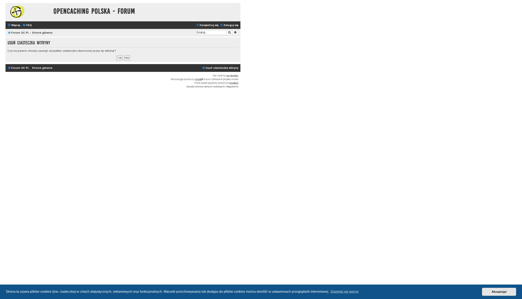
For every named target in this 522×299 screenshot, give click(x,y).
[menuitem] (27, 25)
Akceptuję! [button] (499, 291)
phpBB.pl (233, 82)
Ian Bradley (232, 75)
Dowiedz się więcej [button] (345, 291)
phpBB (198, 79)
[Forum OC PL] (28, 11)
